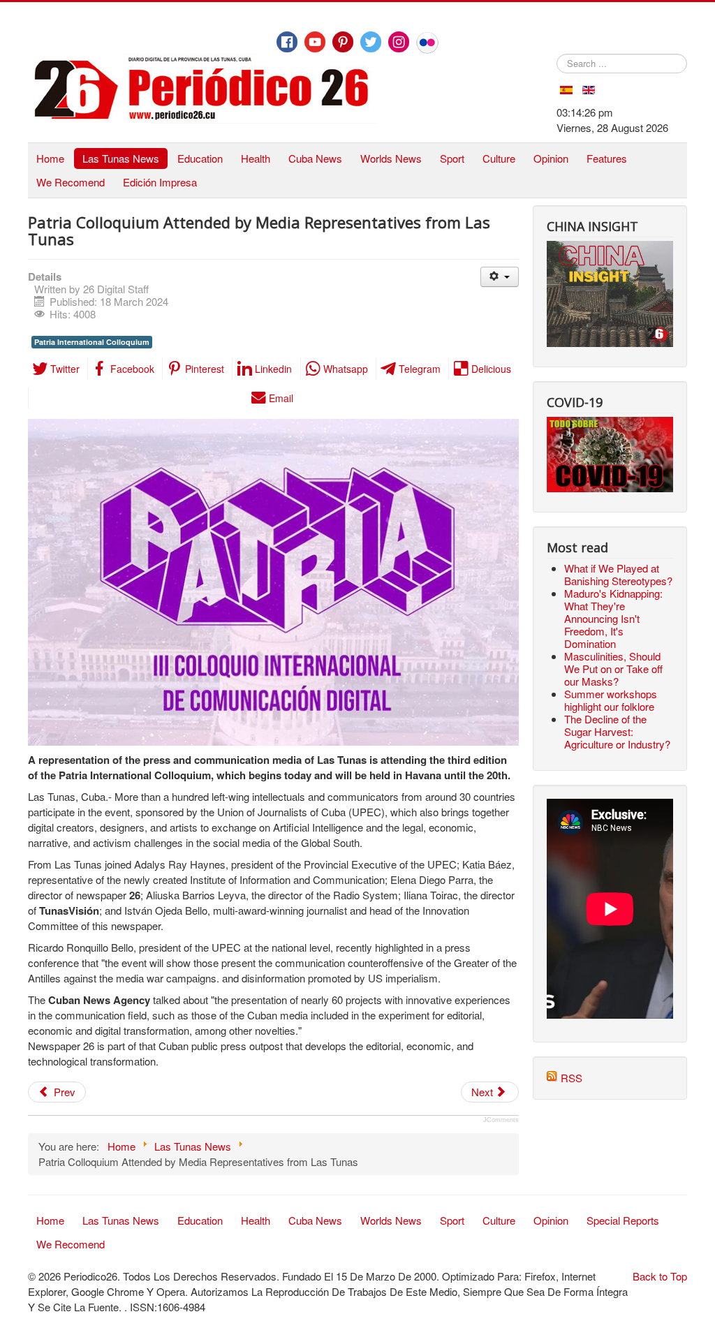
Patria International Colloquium (91, 342)
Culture (498, 158)
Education (200, 158)
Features (607, 158)
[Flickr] (427, 42)
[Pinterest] (342, 41)
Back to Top (660, 1276)
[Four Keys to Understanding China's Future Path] (610, 248)
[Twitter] (370, 41)
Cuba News (315, 158)
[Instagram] (398, 41)
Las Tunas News (120, 158)
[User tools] (499, 277)
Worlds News (391, 158)
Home (50, 158)
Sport (452, 158)
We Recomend (70, 182)
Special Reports (623, 1220)
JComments (501, 1119)
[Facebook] (287, 41)
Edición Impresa (160, 182)
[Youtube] (314, 41)
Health (255, 158)
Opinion (550, 158)
